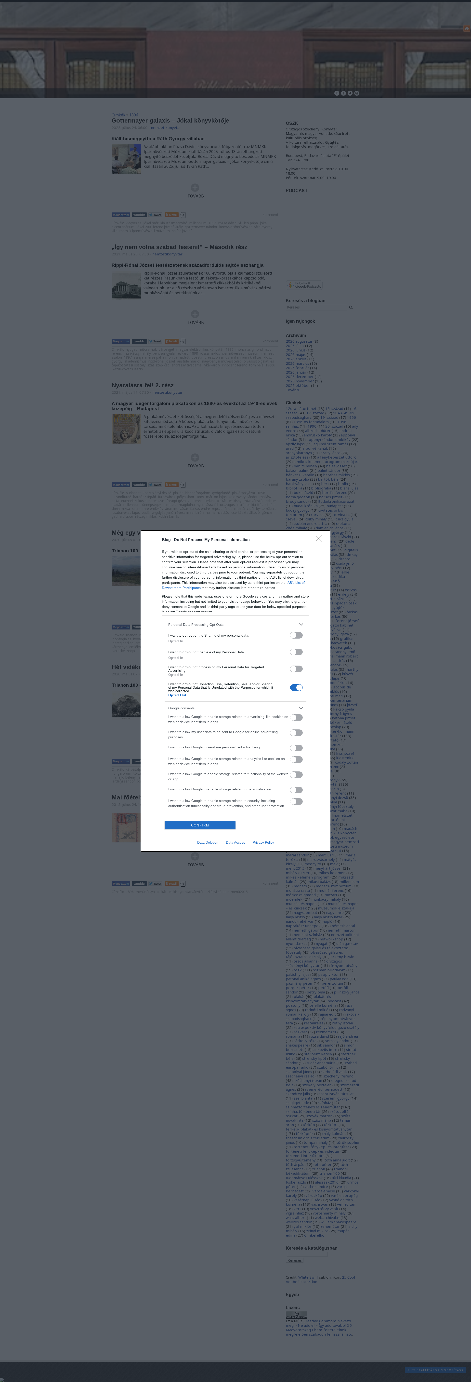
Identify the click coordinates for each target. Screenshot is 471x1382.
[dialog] (235, 691)
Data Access (235, 842)
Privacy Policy (263, 842)
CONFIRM (200, 825)
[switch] (296, 635)
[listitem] (235, 624)
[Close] (320, 540)
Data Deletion (207, 842)
